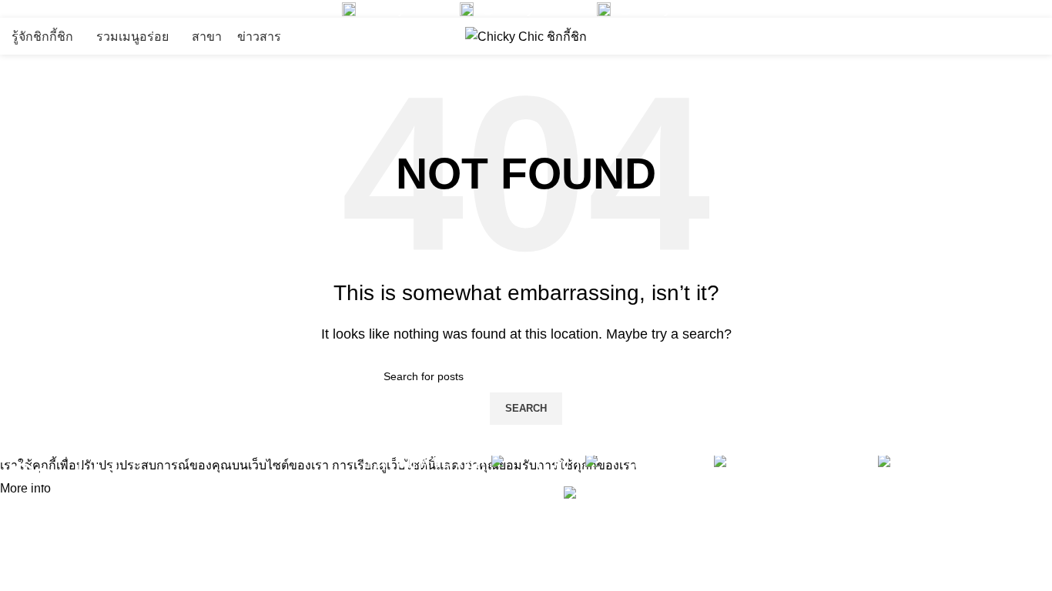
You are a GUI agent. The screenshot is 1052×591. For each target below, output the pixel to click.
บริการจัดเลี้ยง (852, 36)
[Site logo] (526, 35)
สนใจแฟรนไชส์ (981, 36)
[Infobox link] (389, 9)
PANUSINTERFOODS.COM (953, 543)
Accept (84, 489)
